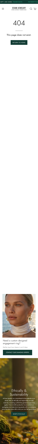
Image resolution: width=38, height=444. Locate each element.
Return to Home (19, 42)
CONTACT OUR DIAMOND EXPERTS (17, 352)
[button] (30, 8)
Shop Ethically (19, 414)
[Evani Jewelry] (19, 8)
